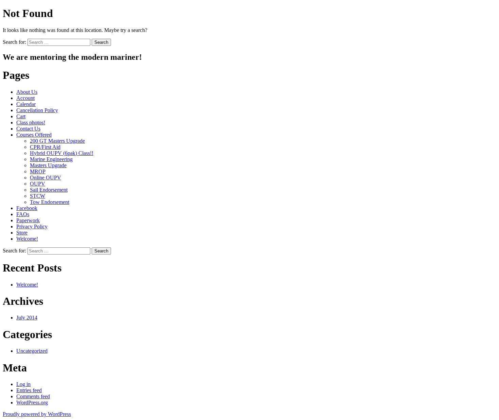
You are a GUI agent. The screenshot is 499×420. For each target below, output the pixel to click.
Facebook (26, 208)
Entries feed (29, 390)
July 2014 (26, 317)
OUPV (37, 184)
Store (21, 232)
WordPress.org (32, 402)
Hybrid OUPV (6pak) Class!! (61, 153)
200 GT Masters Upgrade (57, 141)
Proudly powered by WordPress (37, 414)
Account (25, 98)
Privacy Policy (32, 226)
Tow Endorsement (49, 202)
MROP (37, 171)
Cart (20, 116)
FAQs (22, 214)
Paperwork (28, 220)
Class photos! (30, 122)
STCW (37, 196)
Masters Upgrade (48, 165)
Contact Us (28, 129)
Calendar (26, 104)
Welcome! (27, 239)
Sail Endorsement (49, 190)
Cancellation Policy (37, 110)
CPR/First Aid (45, 147)
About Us (26, 92)
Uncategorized (32, 351)
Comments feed (33, 396)
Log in (23, 384)
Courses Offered (34, 135)
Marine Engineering (51, 159)
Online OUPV (45, 177)
